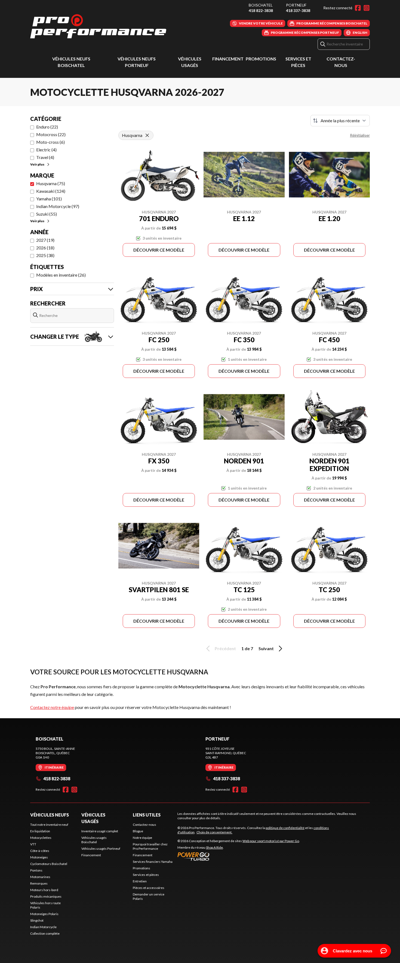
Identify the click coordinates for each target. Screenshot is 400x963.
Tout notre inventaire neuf (49, 825)
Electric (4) (46, 149)
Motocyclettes (40, 838)
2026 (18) (45, 247)
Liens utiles (147, 814)
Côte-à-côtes (39, 851)
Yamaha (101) (49, 198)
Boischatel (261, 5)
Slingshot (37, 920)
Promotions (261, 58)
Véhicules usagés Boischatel (94, 840)
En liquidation (40, 831)
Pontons (36, 870)
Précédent (225, 648)
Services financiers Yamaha (153, 862)
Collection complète (45, 933)
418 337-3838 (298, 10)
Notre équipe (142, 838)
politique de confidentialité (285, 828)
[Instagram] (366, 8)
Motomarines (40, 877)
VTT (33, 844)
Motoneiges (39, 857)
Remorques (39, 883)
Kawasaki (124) (50, 191)
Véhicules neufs (49, 814)
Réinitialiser (360, 135)
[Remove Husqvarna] (147, 135)
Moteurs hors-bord (44, 890)
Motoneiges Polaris (44, 914)
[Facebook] (358, 8)
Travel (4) (45, 157)
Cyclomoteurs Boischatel (48, 864)
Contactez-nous (144, 825)
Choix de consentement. (214, 832)
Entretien (140, 881)
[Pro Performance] (98, 26)
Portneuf (296, 5)
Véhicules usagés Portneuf (100, 848)
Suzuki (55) (46, 213)
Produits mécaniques (45, 896)
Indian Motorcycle (43, 927)
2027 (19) (45, 240)
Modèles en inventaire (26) (61, 274)
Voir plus (37, 164)
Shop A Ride (214, 847)
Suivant (266, 648)
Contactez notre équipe (52, 707)
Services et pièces (146, 875)
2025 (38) (45, 255)
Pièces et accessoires (148, 888)
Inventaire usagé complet (99, 831)
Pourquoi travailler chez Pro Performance (150, 846)
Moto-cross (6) (50, 142)
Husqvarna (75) (50, 183)
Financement (228, 58)
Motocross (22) (51, 134)
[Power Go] (238, 856)
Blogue (138, 831)
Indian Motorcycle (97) (57, 206)
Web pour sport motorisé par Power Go (270, 841)
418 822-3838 (261, 10)
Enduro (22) (47, 126)
